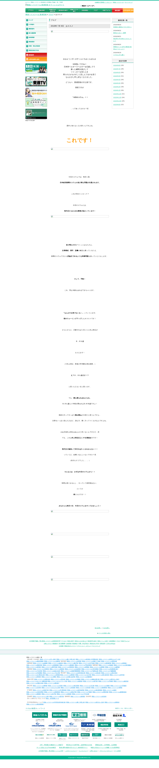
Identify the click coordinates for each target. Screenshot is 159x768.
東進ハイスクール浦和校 (40, 685)
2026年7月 (116, 69)
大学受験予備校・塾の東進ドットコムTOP (51, 751)
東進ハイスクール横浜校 (51, 683)
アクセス (64, 641)
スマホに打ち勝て (119, 55)
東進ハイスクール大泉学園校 (122, 665)
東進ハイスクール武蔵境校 (84, 677)
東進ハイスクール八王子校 (83, 675)
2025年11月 (117, 97)
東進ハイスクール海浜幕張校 (93, 690)
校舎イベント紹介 (103, 641)
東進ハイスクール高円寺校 (49, 667)
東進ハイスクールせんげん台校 (51, 687)
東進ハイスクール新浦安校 (52, 692)
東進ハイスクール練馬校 (112, 667)
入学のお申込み (110, 643)
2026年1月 (116, 90)
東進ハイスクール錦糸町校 (103, 663)
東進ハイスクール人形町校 (52, 661)
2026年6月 (116, 72)
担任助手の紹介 (92, 641)
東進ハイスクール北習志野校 (34, 692)
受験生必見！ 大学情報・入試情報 (106, 745)
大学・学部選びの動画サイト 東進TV (51, 745)
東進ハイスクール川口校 (87, 685)
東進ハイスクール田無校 (53, 675)
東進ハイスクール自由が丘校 (51, 671)
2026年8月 (116, 65)
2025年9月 (116, 104)
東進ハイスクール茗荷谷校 (109, 661)
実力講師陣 (62, 643)
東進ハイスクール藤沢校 (121, 681)
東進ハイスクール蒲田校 (57, 669)
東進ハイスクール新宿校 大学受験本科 (87, 659)
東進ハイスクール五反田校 (73, 669)
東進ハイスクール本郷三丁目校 (91, 661)
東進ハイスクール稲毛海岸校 (75, 690)
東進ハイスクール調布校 (67, 675)
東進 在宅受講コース (52, 698)
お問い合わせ (94, 751)
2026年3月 (116, 83)
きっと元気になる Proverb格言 (46, 747)
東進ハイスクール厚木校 (58, 679)
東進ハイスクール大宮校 (55, 685)
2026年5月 (116, 76)
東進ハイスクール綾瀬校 (40, 663)
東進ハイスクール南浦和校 (99, 687)
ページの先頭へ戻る (104, 633)
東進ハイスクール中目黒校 (34, 673)
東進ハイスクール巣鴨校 (82, 667)
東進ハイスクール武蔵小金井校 (66, 677)
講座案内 (55, 643)
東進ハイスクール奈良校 (99, 696)
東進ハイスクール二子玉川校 (51, 673)
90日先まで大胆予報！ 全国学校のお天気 (79, 745)
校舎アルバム (125, 641)
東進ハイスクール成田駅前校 (117, 692)
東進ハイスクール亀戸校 (71, 663)
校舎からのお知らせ (81, 641)
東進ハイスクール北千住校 (87, 663)
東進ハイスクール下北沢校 (34, 671)
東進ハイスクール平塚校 (106, 681)
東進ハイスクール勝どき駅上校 (66, 659)
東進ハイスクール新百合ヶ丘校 (109, 679)
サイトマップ (128, 2)
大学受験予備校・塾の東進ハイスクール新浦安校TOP (44, 641)
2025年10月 (117, 101)
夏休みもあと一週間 (119, 33)
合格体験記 (112, 641)
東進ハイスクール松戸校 (49, 694)
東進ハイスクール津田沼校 (100, 692)
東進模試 (75, 643)
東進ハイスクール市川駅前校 (58, 690)
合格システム (48, 643)
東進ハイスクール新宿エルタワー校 (109, 659)
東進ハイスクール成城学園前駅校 (70, 671)
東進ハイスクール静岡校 (78, 696)
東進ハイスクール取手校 (57, 696)
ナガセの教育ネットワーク (35, 708)
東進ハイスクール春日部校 (71, 685)
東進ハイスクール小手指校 (118, 685)
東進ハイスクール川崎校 (73, 679)
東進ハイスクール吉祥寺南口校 (76, 673)
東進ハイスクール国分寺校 (109, 673)
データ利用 (117, 751)
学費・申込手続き (84, 643)
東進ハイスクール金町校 (55, 663)
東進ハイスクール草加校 (68, 687)
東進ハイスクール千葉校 (84, 692)
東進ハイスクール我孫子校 (41, 690)
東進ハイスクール (118, 2)
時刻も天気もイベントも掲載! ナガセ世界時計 (105, 747)
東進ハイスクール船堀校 (67, 665)
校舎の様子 (70, 641)
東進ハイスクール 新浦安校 (36, 14)
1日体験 (61, 646)
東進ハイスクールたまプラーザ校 (57, 681)
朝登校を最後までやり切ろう (122, 27)
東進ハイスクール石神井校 (66, 667)
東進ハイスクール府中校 (117, 675)
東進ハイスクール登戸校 (90, 681)
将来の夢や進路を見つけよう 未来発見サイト (73, 747)
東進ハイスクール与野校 (115, 687)
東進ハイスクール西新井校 (34, 665)
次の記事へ (106, 628)
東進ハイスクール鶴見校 (75, 681)
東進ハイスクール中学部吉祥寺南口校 (54, 702)
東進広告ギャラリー (31, 117)
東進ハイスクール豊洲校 (119, 663)
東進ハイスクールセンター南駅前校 (36, 681)
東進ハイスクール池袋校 (106, 665)
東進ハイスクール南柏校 (64, 694)
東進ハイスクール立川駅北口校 (35, 675)
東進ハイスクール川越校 (102, 685)
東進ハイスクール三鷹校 (49, 677)
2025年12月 (117, 94)
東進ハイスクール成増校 (97, 667)
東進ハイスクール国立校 (93, 673)
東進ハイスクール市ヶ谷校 (48, 659)
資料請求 (102, 643)
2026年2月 (116, 87)
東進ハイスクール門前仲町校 (83, 665)
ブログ (51, 14)
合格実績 (68, 643)
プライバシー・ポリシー (84, 646)
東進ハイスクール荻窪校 (33, 667)
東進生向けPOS (94, 643)
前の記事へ (98, 628)
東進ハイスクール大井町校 (41, 669)
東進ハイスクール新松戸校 (68, 692)
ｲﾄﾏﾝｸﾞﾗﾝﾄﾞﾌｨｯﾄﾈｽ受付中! (38, 731)
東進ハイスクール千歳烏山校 (89, 671)
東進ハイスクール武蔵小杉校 (34, 683)
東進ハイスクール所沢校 (83, 687)
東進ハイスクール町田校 (33, 677)
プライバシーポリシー (106, 751)
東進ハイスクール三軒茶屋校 (90, 669)
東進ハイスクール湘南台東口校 (90, 679)
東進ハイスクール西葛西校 (51, 665)
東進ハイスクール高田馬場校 (34, 661)
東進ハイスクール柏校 (109, 690)
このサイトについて (71, 751)
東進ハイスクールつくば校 (41, 696)
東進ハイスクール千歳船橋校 (107, 671)
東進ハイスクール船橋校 (33, 694)
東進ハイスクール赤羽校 (74, 661)
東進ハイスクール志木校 (33, 687)
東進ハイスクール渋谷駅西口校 (108, 669)
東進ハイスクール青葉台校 (42, 679)
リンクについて (83, 751)
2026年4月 (116, 79)
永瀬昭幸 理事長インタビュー (103, 2)
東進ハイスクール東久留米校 (100, 675)
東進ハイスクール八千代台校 (80, 694)
